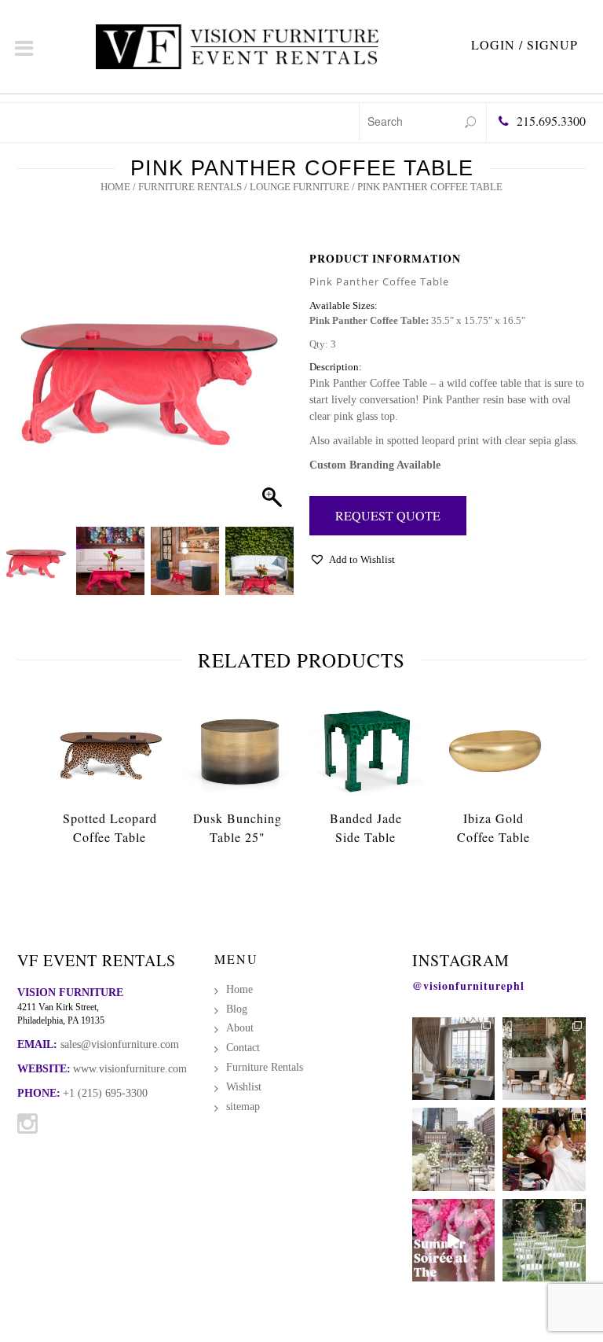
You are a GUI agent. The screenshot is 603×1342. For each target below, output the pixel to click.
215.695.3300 (551, 120)
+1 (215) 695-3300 (105, 1093)
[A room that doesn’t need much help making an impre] (453, 1059)
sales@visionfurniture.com (119, 1044)
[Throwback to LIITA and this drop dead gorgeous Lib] (544, 1149)
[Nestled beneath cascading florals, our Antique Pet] (544, 1059)
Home (115, 187)
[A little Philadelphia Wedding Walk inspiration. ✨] (453, 1149)
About (240, 1028)
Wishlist (243, 1087)
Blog (236, 1009)
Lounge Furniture (299, 187)
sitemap (243, 1106)
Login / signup (524, 44)
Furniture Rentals (190, 187)
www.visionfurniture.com (130, 1069)
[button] (267, 392)
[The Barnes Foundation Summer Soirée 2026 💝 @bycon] (453, 1240)
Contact (243, 1047)
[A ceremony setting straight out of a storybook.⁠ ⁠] (544, 1240)
